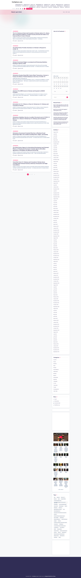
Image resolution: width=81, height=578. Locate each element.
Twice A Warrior (62, 527)
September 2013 (56, 351)
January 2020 (55, 212)
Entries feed (57, 401)
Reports (54, 375)
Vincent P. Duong (56, 530)
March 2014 (55, 341)
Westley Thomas (56, 535)
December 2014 (56, 324)
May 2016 (55, 290)
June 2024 (55, 165)
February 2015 (55, 320)
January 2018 (55, 251)
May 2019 (55, 220)
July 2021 (55, 190)
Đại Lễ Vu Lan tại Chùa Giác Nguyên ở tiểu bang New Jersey (60, 110)
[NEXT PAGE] (34, 174)
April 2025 (55, 151)
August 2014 (55, 332)
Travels (54, 387)
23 (60, 86)
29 (58, 88)
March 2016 (55, 294)
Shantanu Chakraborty (57, 519)
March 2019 (55, 224)
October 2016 (55, 281)
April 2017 (55, 269)
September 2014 (56, 330)
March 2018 (55, 247)
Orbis (64, 509)
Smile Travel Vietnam (64, 519)
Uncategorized (56, 389)
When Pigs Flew (62, 535)
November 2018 (56, 232)
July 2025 (55, 145)
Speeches (55, 379)
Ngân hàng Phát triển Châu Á (58, 509)
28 (56, 88)
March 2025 (55, 153)
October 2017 (55, 257)
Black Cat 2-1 (63, 497)
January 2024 (55, 173)
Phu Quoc (55, 514)
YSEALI (60, 537)
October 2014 (55, 328)
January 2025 (55, 157)
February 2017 (55, 273)
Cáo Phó (54, 359)
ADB (54, 497)
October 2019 (55, 218)
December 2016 (56, 277)
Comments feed (57, 403)
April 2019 (55, 222)
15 (58, 84)
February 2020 (56, 210)
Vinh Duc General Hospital (63, 530)
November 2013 (56, 349)
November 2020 (56, 194)
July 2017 (55, 263)
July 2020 (55, 200)
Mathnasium (55, 507)
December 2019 (56, 214)
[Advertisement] (40, 21)
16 (60, 84)
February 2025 (56, 155)
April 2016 (55, 292)
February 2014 (56, 343)
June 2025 (55, 147)
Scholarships (55, 377)
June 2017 (55, 265)
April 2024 (55, 167)
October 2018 (55, 234)
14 (56, 84)
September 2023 (56, 181)
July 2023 (55, 185)
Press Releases (15, 31)
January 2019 (55, 228)
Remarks (54, 373)
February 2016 (55, 296)
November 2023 (56, 177)
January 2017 (55, 275)
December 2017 (56, 253)
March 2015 (55, 318)
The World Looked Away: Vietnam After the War (60, 522)
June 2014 (55, 336)
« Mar (55, 91)
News (54, 365)
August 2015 (55, 308)
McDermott (60, 507)
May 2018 (55, 243)
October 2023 (55, 179)
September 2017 (56, 259)
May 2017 (55, 267)
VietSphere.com (17, 2)
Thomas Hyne (56, 524)
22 (58, 86)
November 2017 (56, 255)
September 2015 (56, 306)
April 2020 (55, 206)
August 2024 (55, 161)
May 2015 (55, 314)
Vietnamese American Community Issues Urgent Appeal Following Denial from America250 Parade (60, 123)
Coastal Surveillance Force (57, 500)
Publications (55, 371)
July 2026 (55, 134)
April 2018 (55, 245)
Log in (56, 399)
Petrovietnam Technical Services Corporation (60, 512)
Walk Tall (59, 532)
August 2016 (55, 285)
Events (54, 361)
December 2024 (56, 159)
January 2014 (55, 345)
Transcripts (55, 385)
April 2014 (55, 339)
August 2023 (55, 183)
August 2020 (55, 198)
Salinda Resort (62, 517)
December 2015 (56, 300)
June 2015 (55, 312)
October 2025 (55, 143)
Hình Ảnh (55, 363)
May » (67, 91)
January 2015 (55, 322)
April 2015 (55, 316)
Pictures (54, 367)
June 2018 (55, 241)
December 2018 (56, 230)
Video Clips (55, 391)
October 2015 (55, 304)
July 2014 (55, 334)
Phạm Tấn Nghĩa (56, 517)
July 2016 (55, 287)
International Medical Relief (62, 504)
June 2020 (55, 202)
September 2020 (56, 196)
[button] (29, 9)
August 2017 (55, 261)
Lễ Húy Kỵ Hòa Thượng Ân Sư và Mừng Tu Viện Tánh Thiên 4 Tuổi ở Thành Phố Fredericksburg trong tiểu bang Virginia (60, 113)
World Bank (55, 537)
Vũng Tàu (55, 532)
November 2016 (56, 279)
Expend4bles (56, 504)
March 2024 (55, 169)
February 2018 (55, 249)
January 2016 (55, 298)
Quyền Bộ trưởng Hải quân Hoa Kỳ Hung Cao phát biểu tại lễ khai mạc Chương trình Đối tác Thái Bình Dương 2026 (60, 118)
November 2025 (56, 141)
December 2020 (56, 192)
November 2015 (56, 302)
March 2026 (55, 139)
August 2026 (55, 132)
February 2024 (56, 171)
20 (54, 86)
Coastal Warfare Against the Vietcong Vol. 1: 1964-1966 (60, 502)
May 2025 (55, 149)
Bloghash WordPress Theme (50, 576)
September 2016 (56, 283)
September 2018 (56, 236)
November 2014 (56, 326)
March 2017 (55, 271)
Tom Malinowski (56, 527)
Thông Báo (55, 381)
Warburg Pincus (64, 532)
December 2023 (56, 175)
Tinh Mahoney (61, 524)
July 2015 (55, 310)
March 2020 (55, 208)
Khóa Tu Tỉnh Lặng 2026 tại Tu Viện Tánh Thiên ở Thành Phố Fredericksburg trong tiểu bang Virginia (60, 106)
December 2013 (56, 347)
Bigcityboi (58, 497)
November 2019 (56, 216)
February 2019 (55, 226)
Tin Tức (54, 383)
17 (62, 84)
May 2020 (55, 204)
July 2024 (55, 163)
